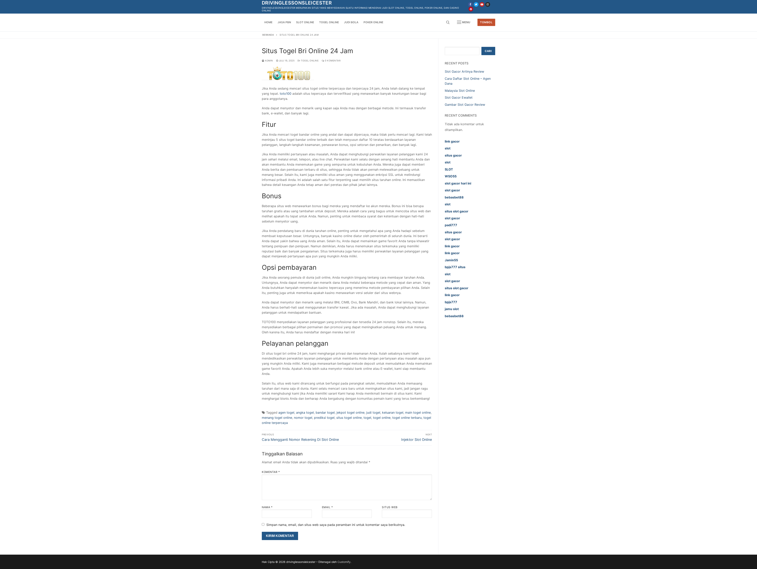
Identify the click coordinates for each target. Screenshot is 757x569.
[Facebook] (470, 4)
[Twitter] (476, 4)
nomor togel (303, 418)
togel (367, 418)
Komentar (271, 472)
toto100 (285, 93)
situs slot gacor (456, 211)
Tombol (486, 22)
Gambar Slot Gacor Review (465, 105)
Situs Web (390, 507)
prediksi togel (324, 418)
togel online (382, 418)
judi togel (373, 412)
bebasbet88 (454, 197)
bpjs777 (451, 302)
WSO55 (451, 176)
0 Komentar (332, 60)
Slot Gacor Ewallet (459, 97)
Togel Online (309, 60)
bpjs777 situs (455, 267)
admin (268, 60)
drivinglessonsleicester (297, 3)
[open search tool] (448, 22)
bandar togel (325, 412)
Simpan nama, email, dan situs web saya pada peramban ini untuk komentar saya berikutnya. (335, 525)
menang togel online (277, 418)
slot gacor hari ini (458, 183)
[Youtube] (482, 4)
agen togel (286, 412)
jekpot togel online (351, 412)
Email (327, 507)
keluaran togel (392, 412)
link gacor (452, 141)
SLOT (449, 169)
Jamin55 (451, 260)
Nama (267, 507)
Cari (488, 51)
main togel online (418, 412)
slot (447, 148)
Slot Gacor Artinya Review (464, 71)
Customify (344, 561)
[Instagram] (487, 4)
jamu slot (452, 309)
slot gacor (452, 190)
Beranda (268, 34)
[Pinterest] (471, 9)
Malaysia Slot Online (460, 91)
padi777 (451, 225)
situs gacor (453, 155)
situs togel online (349, 418)
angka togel (305, 412)
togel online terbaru (407, 418)
